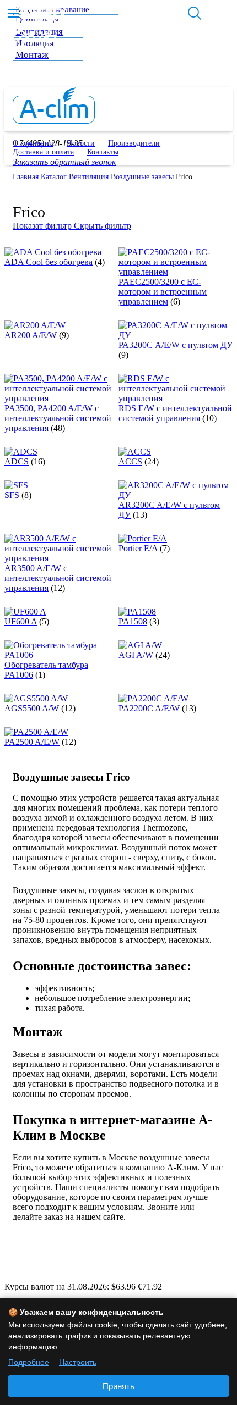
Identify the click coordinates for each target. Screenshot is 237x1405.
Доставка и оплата (43, 152)
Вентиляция (89, 177)
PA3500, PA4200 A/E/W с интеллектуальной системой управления (57, 418)
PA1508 (132, 621)
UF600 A (20, 621)
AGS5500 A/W (31, 708)
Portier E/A (138, 548)
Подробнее (28, 1362)
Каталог (54, 177)
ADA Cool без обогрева (48, 262)
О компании (33, 143)
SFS (11, 495)
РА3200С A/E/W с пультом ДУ (175, 345)
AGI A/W (135, 655)
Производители (134, 143)
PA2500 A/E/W (32, 741)
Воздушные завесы (142, 177)
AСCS (130, 461)
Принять (118, 1386)
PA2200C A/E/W (149, 708)
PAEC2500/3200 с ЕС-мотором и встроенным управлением (162, 291)
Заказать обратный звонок (64, 162)
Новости (81, 143)
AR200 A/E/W (30, 335)
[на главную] (54, 120)
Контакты (102, 152)
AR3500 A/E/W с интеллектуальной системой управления (57, 578)
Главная (26, 177)
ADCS (16, 461)
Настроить (77, 1362)
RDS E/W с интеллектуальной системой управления (175, 413)
